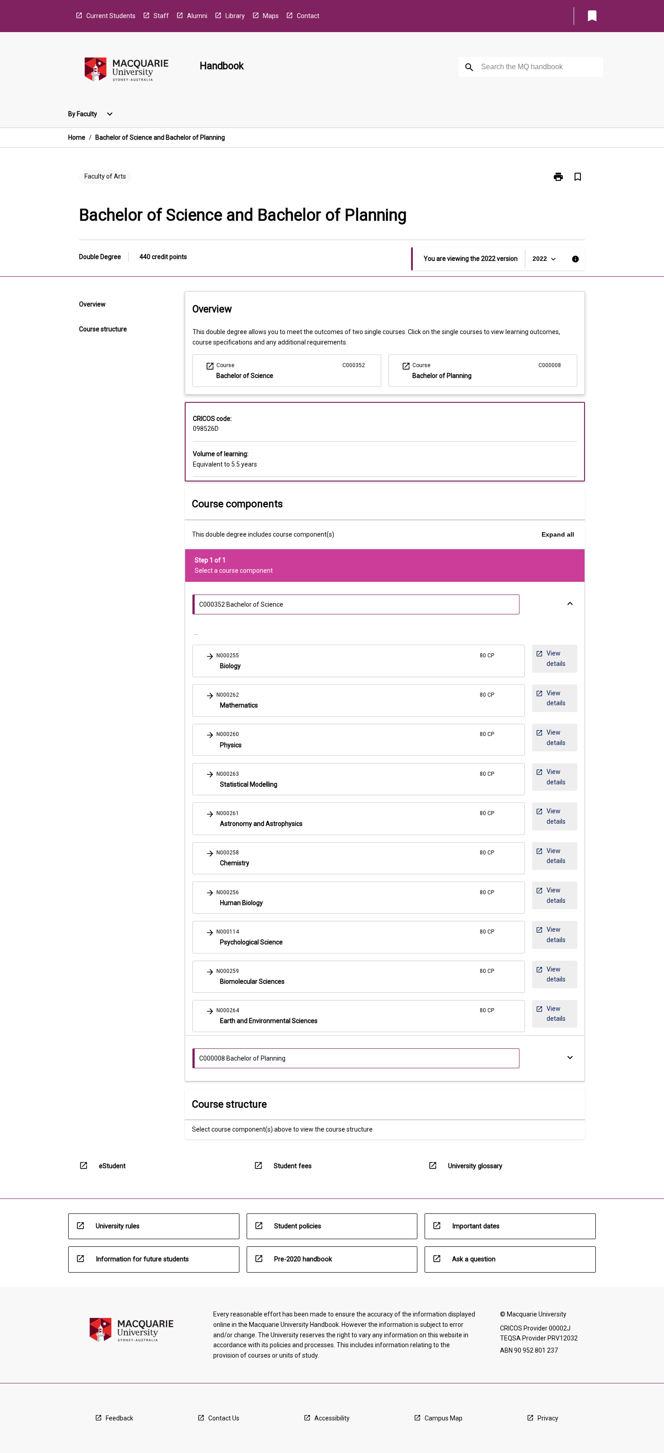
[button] (358, 661)
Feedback (119, 1418)
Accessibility (332, 1418)
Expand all (558, 534)
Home (76, 137)
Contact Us (223, 1418)
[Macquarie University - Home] (126, 71)
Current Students (111, 15)
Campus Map (444, 1418)
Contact (308, 15)
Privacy (548, 1418)
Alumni (197, 15)
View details (550, 658)
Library (235, 15)
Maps (271, 15)
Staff (161, 15)
